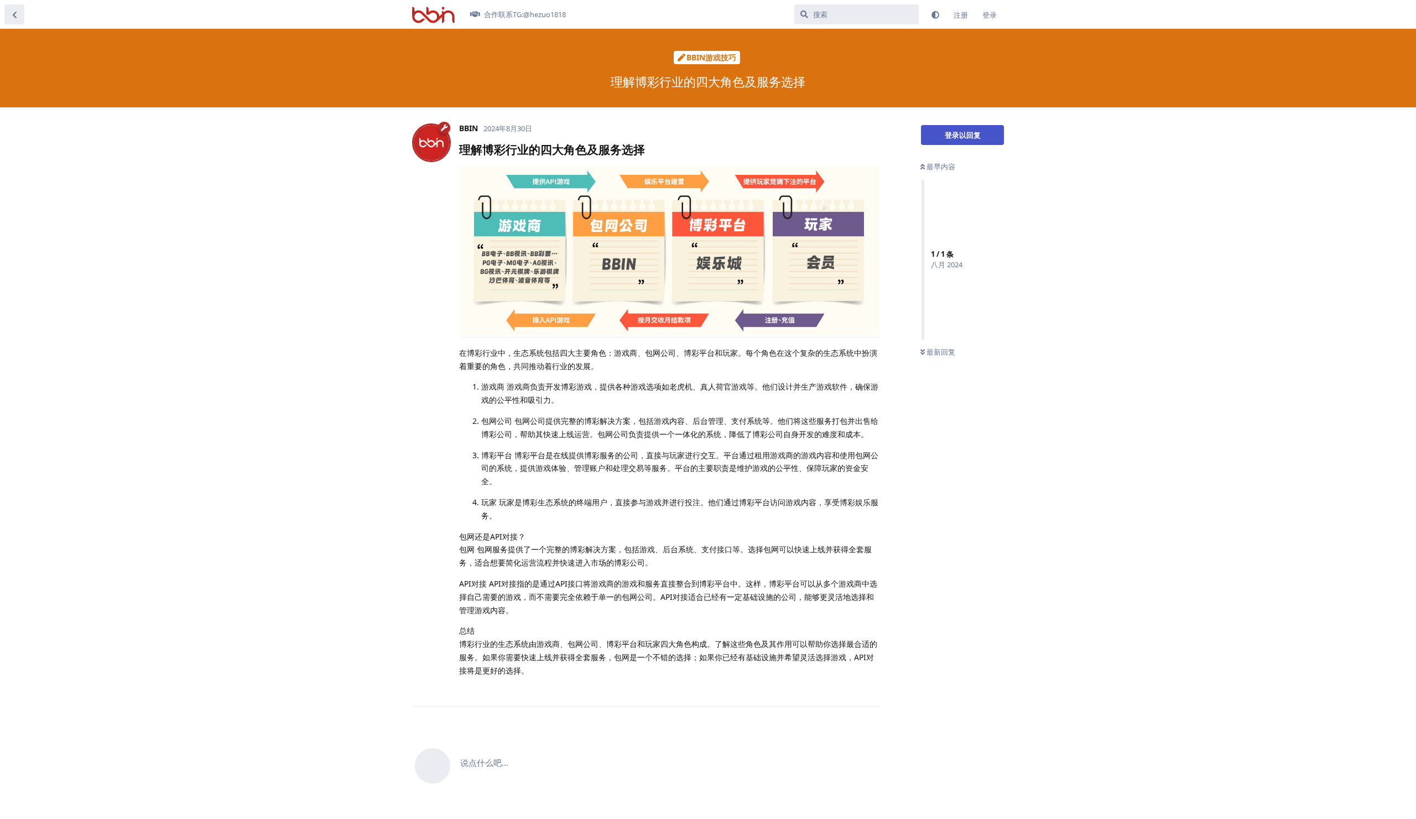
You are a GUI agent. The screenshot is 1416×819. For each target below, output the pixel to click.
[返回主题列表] (14, 14)
